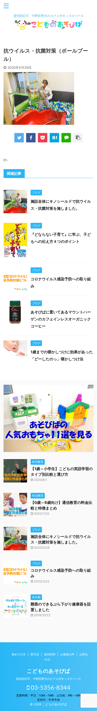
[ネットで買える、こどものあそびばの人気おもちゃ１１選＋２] (48, 448)
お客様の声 (67, 654)
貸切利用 (49, 654)
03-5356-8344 (49, 688)
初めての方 (19, 654)
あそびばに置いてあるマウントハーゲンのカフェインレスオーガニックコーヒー (61, 319)
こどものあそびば (48, 671)
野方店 (35, 654)
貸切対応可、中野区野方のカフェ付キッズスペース (48, 679)
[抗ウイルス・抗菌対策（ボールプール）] (54, 137)
